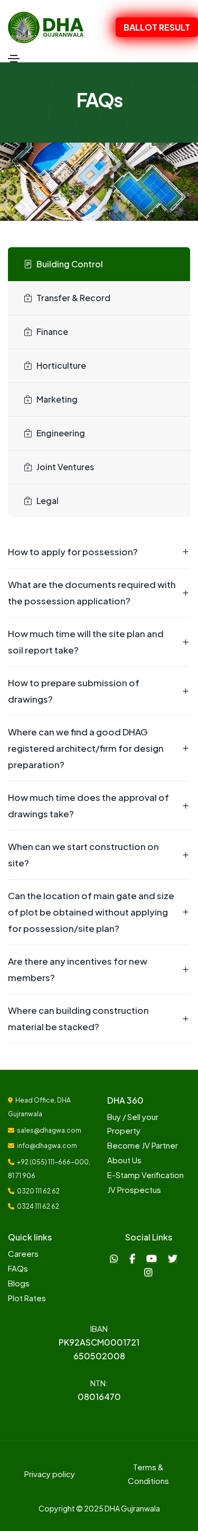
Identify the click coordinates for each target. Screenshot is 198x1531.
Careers (23, 1253)
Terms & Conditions (148, 1474)
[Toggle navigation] (14, 58)
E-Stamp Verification (145, 1175)
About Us (124, 1160)
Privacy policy (49, 1474)
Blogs (19, 1283)
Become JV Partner (142, 1145)
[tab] (99, 264)
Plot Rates (27, 1298)
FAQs (18, 1268)
